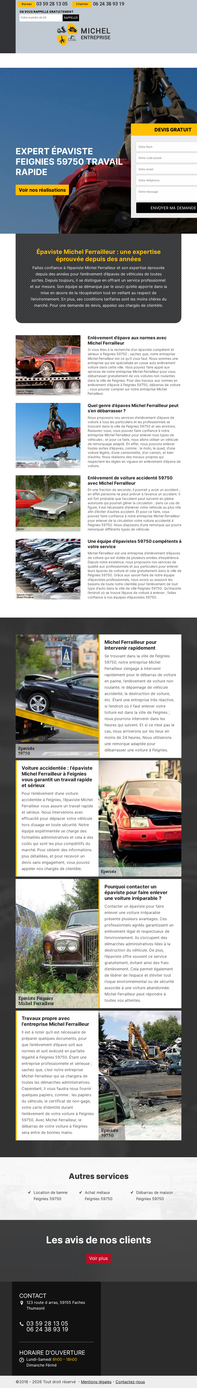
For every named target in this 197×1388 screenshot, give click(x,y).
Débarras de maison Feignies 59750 (154, 1195)
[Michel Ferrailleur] (83, 34)
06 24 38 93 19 (100, 4)
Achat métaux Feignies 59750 (98, 1195)
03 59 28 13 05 (45, 4)
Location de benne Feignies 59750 (51, 1195)
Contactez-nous (130, 1381)
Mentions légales (96, 1381)
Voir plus (98, 1258)
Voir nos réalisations (42, 190)
